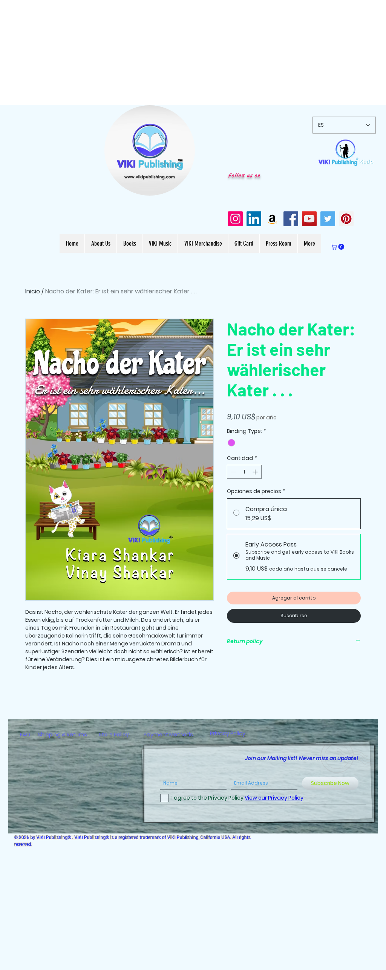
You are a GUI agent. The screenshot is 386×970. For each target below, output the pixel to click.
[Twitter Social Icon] (327, 218)
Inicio (32, 291)
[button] (185, 187)
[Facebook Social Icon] (290, 218)
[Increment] (255, 471)
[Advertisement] (193, 52)
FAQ (25, 734)
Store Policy (114, 734)
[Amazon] (272, 218)
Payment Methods (168, 734)
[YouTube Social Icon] (309, 218)
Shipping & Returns (62, 734)
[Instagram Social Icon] (235, 218)
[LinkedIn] (254, 218)
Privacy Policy (227, 733)
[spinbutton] (244, 471)
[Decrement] (232, 471)
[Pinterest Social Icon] (346, 218)
